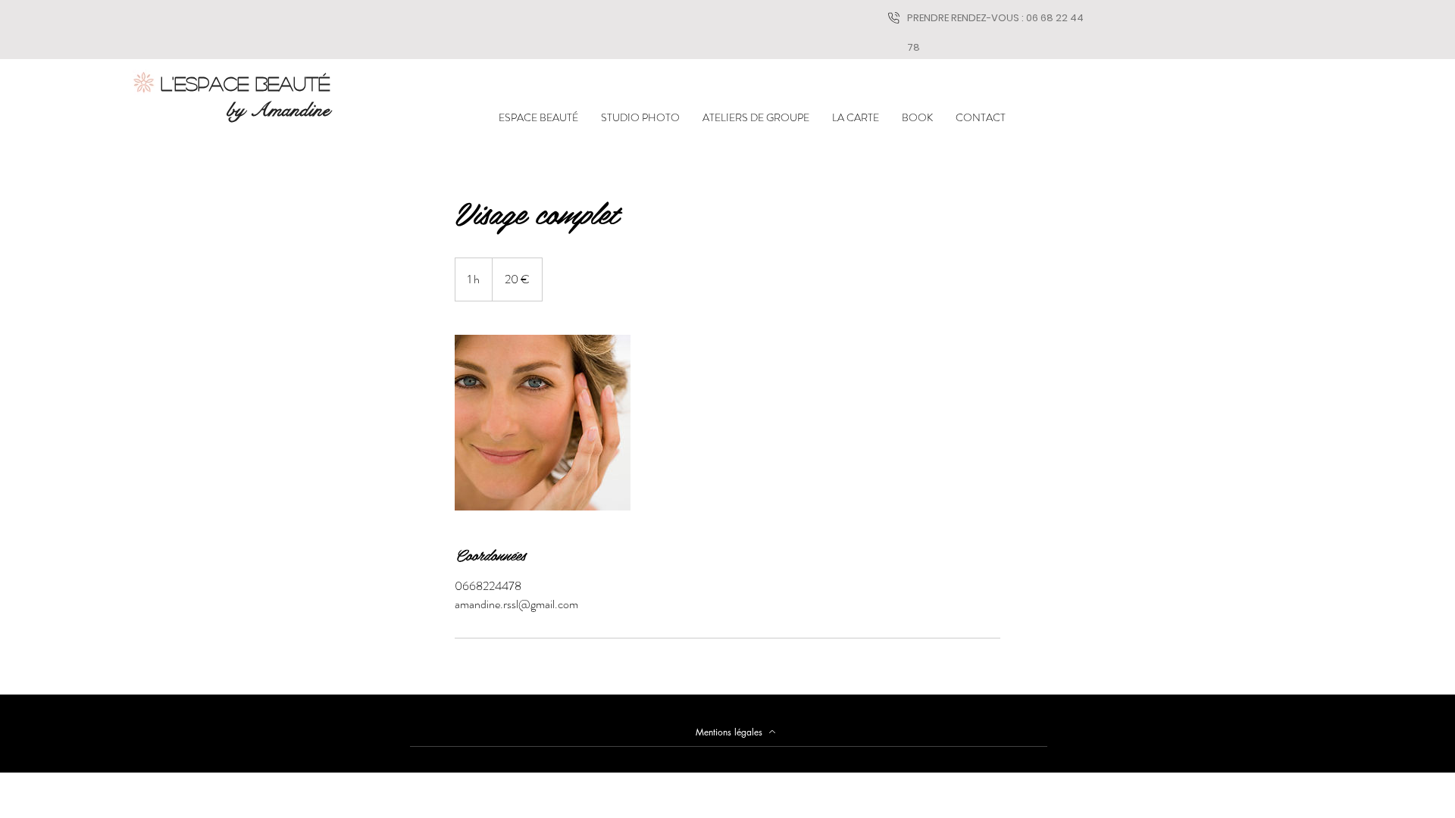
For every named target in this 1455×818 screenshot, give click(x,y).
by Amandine (278, 110)
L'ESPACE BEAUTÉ (245, 82)
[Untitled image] (542, 422)
